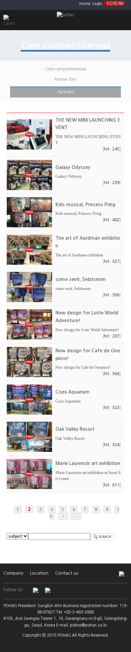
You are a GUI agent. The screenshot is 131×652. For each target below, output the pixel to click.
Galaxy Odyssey (68, 176)
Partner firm (65, 79)
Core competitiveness (65, 69)
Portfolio (66, 92)
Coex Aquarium (68, 401)
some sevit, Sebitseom (73, 288)
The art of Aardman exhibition (79, 255)
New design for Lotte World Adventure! (87, 330)
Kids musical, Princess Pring (78, 213)
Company (13, 573)
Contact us (66, 573)
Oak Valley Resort (70, 438)
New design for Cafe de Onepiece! (83, 367)
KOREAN (115, 3)
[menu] (5, 16)
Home (84, 4)
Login (97, 4)
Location (39, 573)
